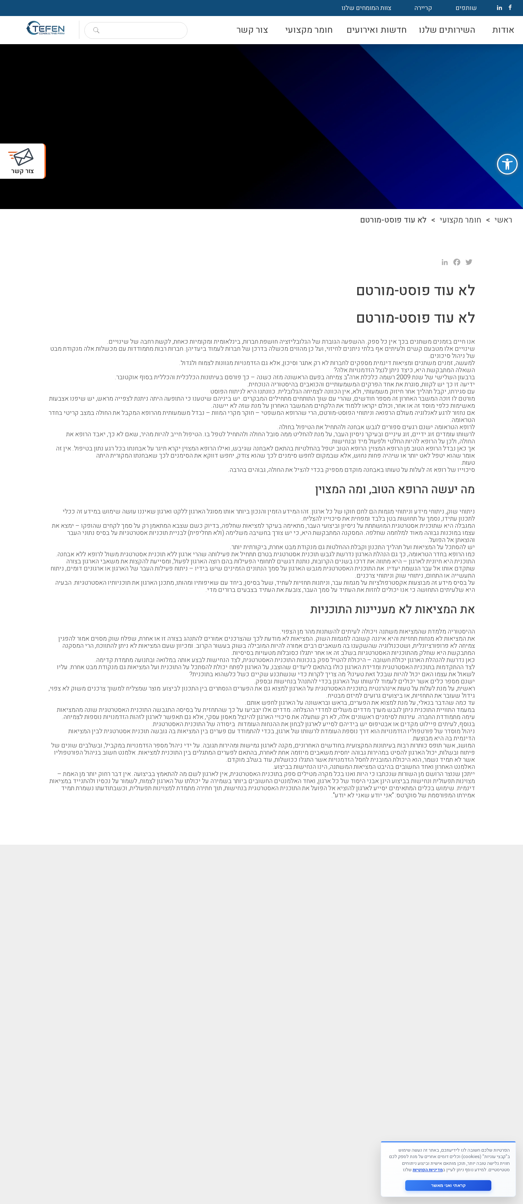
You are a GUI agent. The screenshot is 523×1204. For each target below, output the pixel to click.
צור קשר (252, 30)
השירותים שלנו (447, 30)
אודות (503, 30)
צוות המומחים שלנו (366, 8)
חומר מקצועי (309, 30)
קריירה (423, 8)
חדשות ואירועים (377, 30)
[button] (507, 164)
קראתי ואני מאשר (448, 1185)
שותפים (466, 8)
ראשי (503, 220)
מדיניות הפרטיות (428, 1170)
